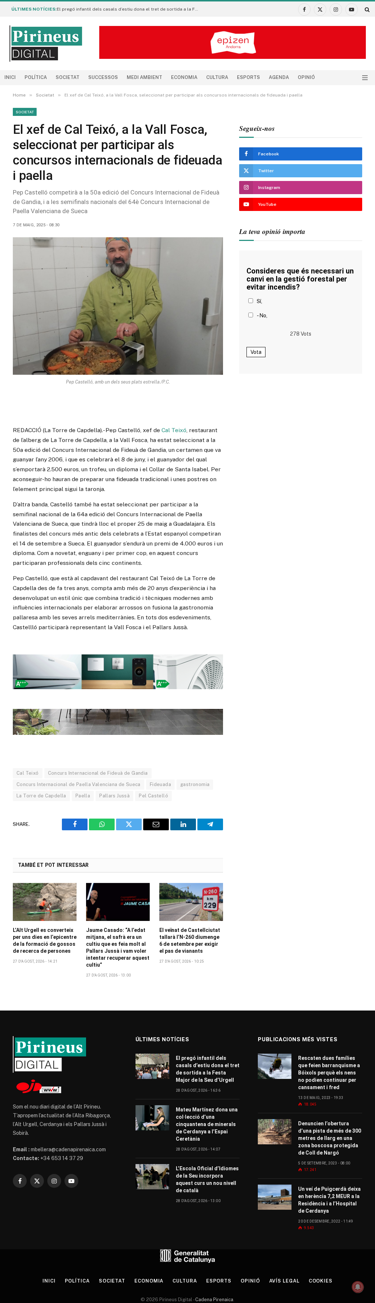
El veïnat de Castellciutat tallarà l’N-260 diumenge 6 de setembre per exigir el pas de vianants (189, 940)
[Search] (366, 9)
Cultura (217, 77)
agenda (279, 77)
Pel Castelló (153, 795)
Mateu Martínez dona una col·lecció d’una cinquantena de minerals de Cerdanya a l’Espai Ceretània (207, 1124)
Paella (82, 795)
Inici (10, 77)
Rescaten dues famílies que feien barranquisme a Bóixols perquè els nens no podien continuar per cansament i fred (329, 1072)
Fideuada (160, 784)
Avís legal (284, 1281)
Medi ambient (144, 77)
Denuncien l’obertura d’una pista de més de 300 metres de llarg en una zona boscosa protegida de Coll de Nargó (329, 1138)
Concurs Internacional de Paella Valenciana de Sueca (78, 784)
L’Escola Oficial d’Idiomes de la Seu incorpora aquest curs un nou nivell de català (207, 1179)
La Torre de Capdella (41, 795)
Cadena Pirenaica (213, 1299)
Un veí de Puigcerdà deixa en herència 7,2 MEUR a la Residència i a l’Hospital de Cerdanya (329, 1200)
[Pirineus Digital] (45, 43)
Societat (67, 77)
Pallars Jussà (114, 795)
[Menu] (365, 78)
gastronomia (194, 784)
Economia (184, 77)
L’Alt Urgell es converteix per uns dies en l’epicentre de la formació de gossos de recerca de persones (45, 940)
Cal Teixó (173, 430)
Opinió (306, 77)
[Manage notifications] (358, 1287)
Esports (248, 77)
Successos (103, 77)
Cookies (321, 1281)
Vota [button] (255, 352)
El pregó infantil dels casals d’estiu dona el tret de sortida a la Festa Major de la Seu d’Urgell (130, 9)
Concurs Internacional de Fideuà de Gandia (98, 773)
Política (36, 77)
